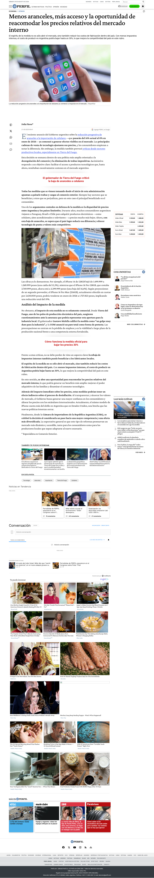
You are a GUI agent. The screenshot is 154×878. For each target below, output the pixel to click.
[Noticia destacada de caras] (72, 804)
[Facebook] (63, 847)
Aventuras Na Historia (72, 861)
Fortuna (69, 858)
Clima (54, 855)
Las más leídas (123, 399)
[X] (69, 847)
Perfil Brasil (116, 1)
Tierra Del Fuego (62, 480)
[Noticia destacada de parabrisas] (98, 804)
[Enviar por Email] (11, 144)
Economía (31, 855)
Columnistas (122, 271)
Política (48, 7)
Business (88, 1)
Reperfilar (79, 855)
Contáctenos (68, 864)
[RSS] (85, 848)
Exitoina (123, 855)
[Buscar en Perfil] (143, 2)
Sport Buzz (94, 861)
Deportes (60, 855)
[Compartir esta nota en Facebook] (11, 125)
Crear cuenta (105, 525)
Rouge (84, 858)
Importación (48, 480)
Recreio (102, 861)
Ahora (8, 855)
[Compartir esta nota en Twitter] (11, 131)
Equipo (84, 864)
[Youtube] (74, 848)
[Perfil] (21, 799)
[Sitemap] (91, 848)
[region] (60, 550)
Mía (88, 858)
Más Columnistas (135, 324)
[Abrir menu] (10, 6)
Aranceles (37, 480)
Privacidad (77, 864)
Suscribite (134, 6)
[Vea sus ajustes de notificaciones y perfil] (143, 6)
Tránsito (106, 864)
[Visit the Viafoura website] (106, 576)
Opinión (56, 7)
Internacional (46, 855)
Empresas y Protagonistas (99, 855)
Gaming (129, 855)
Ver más (139, 452)
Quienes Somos (58, 864)
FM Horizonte (101, 858)
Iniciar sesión (96, 525)
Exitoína (107, 1)
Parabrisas (77, 858)
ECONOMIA (12, 11)
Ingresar (124, 6)
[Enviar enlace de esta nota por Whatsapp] (11, 137)
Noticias (95, 1)
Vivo (135, 855)
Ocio (66, 855)
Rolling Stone (85, 861)
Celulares (74, 480)
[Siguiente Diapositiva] (109, 506)
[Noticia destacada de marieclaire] (47, 804)
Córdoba (71, 855)
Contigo (61, 861)
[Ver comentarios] (143, 12)
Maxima (108, 861)
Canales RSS (48, 864)
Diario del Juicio (143, 855)
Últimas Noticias (38, 7)
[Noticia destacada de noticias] (21, 804)
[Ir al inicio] (21, 6)
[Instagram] (80, 847)
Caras (102, 1)
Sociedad (63, 7)
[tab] (17, 540)
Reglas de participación (95, 864)
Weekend (63, 858)
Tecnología (26, 480)
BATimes (93, 858)
